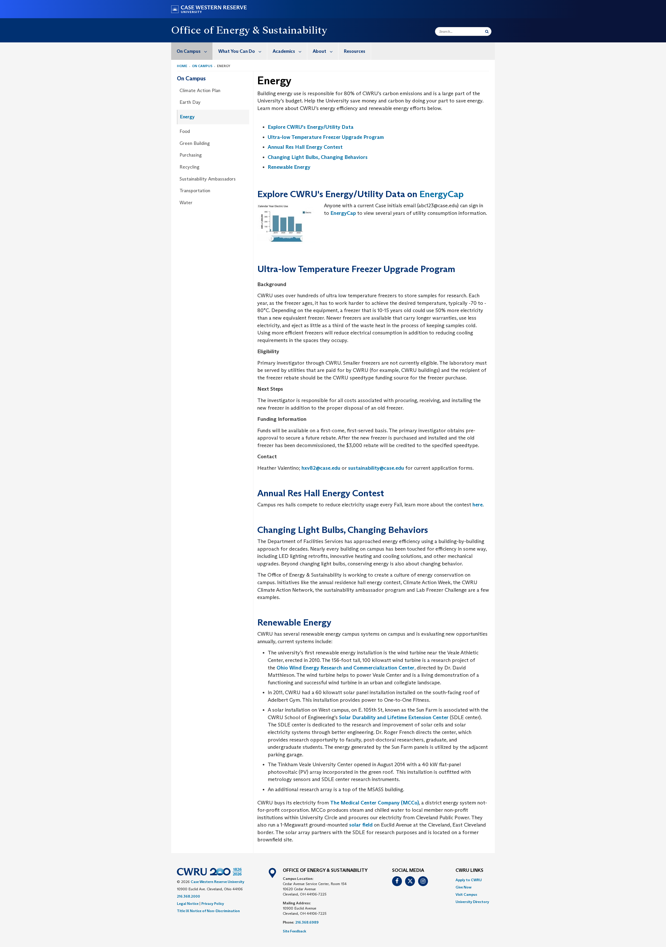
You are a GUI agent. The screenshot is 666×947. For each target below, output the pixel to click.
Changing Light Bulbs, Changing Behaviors (318, 157)
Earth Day (190, 102)
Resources (354, 51)
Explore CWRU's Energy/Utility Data (311, 127)
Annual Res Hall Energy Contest (305, 147)
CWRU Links (469, 870)
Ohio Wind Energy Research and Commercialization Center (345, 668)
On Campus (189, 51)
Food (185, 131)
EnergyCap (441, 193)
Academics (284, 51)
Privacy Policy (212, 903)
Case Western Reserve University (217, 881)
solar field (361, 825)
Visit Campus (466, 894)
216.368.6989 (307, 922)
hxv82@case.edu (321, 468)
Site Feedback (294, 931)
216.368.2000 (188, 896)
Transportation (195, 191)
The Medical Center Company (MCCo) (374, 803)
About (319, 51)
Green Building (195, 143)
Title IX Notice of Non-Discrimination (208, 911)
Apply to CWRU (469, 880)
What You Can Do (236, 51)
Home (182, 66)
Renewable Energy (289, 167)
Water (186, 202)
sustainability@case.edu (376, 468)
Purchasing (191, 155)
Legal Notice (187, 903)
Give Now (463, 887)
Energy (187, 117)
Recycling (189, 167)
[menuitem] (192, 51)
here (477, 504)
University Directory (472, 901)
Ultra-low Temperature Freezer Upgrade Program (326, 137)
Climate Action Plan (200, 90)
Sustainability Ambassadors (208, 179)
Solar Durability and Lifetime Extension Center (394, 717)
